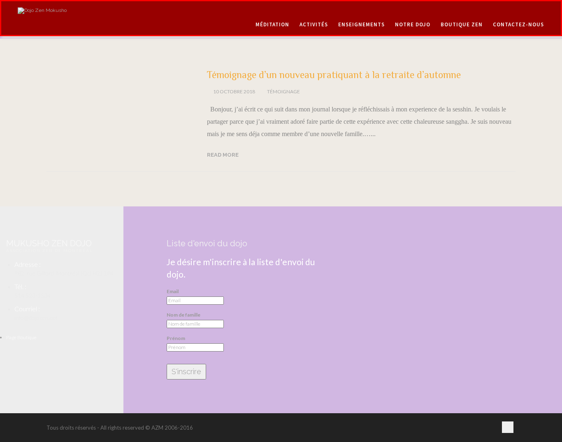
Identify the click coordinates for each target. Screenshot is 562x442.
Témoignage (283, 91)
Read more (223, 155)
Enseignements (361, 24)
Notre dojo (412, 24)
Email (173, 291)
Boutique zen (462, 24)
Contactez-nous (518, 24)
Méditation (272, 24)
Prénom (176, 338)
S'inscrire (186, 371)
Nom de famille (183, 315)
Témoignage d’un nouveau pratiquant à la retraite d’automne (334, 74)
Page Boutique (21, 337)
